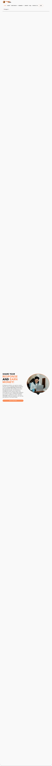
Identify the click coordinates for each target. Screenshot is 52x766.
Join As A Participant (13, 400)
